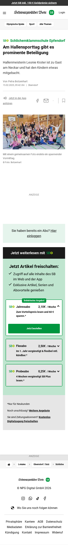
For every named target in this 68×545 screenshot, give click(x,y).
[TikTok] (38, 498)
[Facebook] (45, 498)
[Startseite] (9, 464)
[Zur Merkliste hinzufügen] (62, 100)
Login (62, 12)
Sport (31, 24)
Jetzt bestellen (34, 328)
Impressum (42, 532)
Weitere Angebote (39, 410)
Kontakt (27, 532)
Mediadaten (14, 527)
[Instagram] (23, 498)
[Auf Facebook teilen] (37, 100)
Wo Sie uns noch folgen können (37, 508)
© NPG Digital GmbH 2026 (34, 488)
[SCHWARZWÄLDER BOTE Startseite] (34, 12)
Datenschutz (54, 521)
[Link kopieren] (31, 100)
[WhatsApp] (30, 498)
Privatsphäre (14, 521)
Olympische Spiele (15, 24)
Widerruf (57, 532)
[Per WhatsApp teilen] (53, 101)
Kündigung (12, 532)
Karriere (30, 521)
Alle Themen (45, 24)
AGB (40, 521)
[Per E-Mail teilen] (46, 100)
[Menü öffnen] (4, 13)
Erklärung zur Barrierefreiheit (43, 527)
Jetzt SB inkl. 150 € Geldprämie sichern (34, 2)
